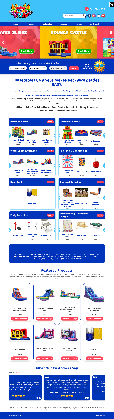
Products (31, 24)
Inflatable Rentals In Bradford (96, 407)
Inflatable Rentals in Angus (79, 407)
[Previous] (3, 42)
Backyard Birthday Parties (16, 407)
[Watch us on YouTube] (103, 15)
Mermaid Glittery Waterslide (94, 309)
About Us (64, 24)
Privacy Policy (68, 409)
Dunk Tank (94, 349)
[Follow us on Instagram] (94, 15)
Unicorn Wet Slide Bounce (69, 349)
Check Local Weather (87, 66)
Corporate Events (30, 407)
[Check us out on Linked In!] (98, 15)
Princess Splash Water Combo (44, 349)
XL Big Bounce (19, 349)
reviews (17, 372)
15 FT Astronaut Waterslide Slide (19, 309)
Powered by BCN (100, 415)
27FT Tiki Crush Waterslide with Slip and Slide (69, 309)
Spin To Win (76, 409)
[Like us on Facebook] (89, 15)
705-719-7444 (97, 9)
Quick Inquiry (95, 24)
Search (73, 68)
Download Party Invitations (43, 407)
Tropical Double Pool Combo (44, 309)
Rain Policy (47, 24)
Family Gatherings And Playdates (61, 407)
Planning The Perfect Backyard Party (52, 409)
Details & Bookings (19, 319)
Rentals (79, 24)
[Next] (111, 42)
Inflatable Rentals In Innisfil (33, 409)
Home (16, 24)
